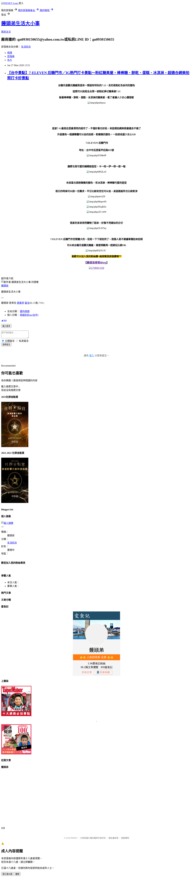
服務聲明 (125, 838)
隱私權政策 (113, 838)
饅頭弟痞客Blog (96, 262)
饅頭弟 (4, 285)
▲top (4, 320)
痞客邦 (20, 303)
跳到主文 (6, 31)
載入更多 (6, 326)
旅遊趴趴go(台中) (29, 315)
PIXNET (74, 838)
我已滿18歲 (7, 874)
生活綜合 (26, 46)
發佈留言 (6, 344)
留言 (27, 303)
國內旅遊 (25, 311)
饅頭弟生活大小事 (20, 23)
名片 (9, 60)
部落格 (10, 56)
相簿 (9, 52)
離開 (17, 874)
